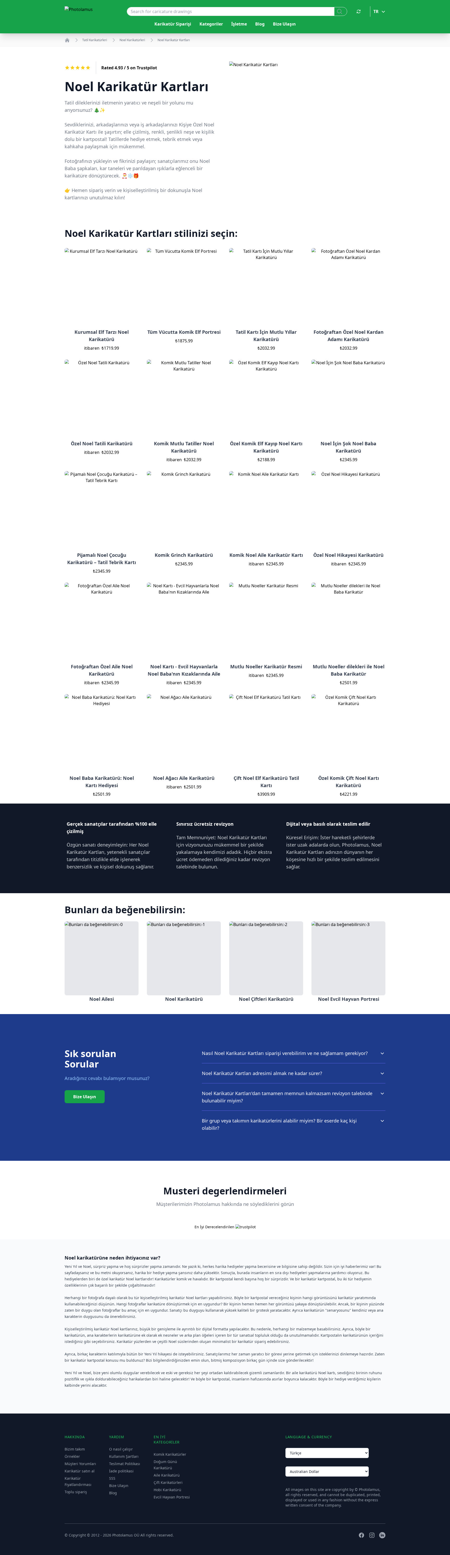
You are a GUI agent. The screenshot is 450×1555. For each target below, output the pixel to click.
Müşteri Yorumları (80, 1463)
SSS (112, 1478)
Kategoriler (211, 24)
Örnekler (72, 1456)
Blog (260, 24)
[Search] (340, 11)
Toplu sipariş (76, 1491)
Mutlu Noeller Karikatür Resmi (266, 666)
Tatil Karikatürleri (94, 40)
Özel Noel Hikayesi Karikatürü (348, 555)
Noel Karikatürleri (132, 40)
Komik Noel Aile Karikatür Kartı (266, 555)
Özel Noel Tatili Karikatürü (102, 443)
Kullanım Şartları (124, 1456)
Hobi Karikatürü (167, 1489)
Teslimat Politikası (124, 1463)
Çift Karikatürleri (168, 1482)
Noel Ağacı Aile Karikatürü (184, 778)
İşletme (239, 24)
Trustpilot (147, 68)
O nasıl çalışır (121, 1449)
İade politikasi (121, 1470)
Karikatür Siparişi (172, 24)
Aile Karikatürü (167, 1475)
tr (376, 11)
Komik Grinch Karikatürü (184, 555)
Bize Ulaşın (284, 24)
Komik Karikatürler (170, 1454)
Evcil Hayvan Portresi (172, 1497)
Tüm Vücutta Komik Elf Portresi (184, 332)
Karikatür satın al (80, 1470)
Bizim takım (75, 1449)
